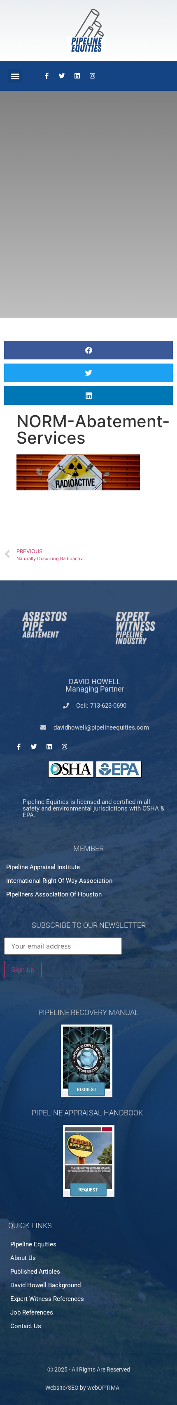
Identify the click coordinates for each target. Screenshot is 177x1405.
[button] (15, 76)
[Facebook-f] (46, 76)
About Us (23, 1258)
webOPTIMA (103, 1387)
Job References (31, 1312)
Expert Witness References (47, 1299)
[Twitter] (62, 76)
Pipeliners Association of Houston (54, 894)
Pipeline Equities (33, 1244)
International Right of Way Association (59, 880)
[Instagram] (92, 76)
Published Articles (35, 1271)
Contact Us (25, 1326)
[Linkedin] (77, 76)
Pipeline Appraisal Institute (43, 867)
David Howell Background (45, 1285)
